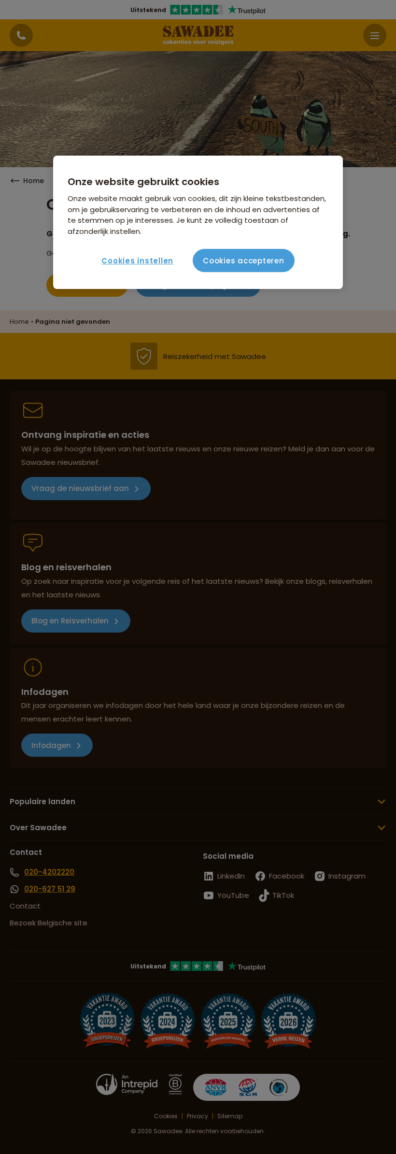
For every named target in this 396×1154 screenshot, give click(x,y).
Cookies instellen (137, 261)
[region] (198, 222)
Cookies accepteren (243, 261)
